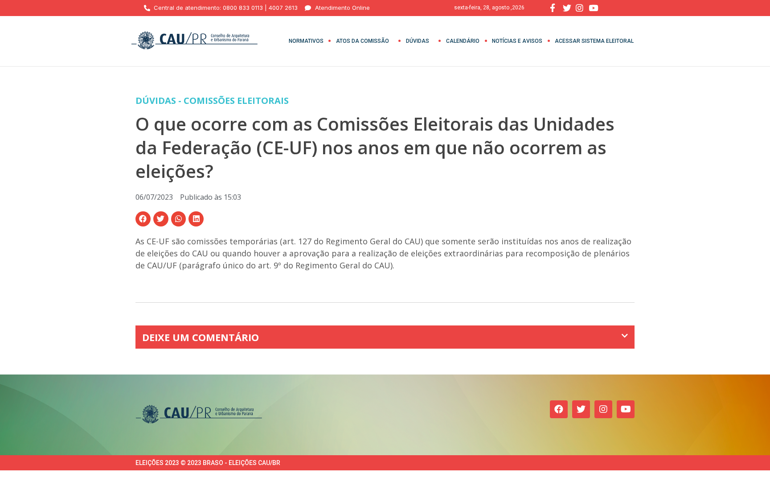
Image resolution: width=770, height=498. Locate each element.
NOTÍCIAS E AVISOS (517, 41)
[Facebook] (559, 409)
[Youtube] (626, 409)
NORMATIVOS (306, 41)
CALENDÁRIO (462, 41)
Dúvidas (417, 41)
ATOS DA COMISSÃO (362, 41)
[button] (143, 218)
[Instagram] (603, 409)
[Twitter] (581, 409)
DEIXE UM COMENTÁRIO (200, 337)
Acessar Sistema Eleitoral (594, 41)
